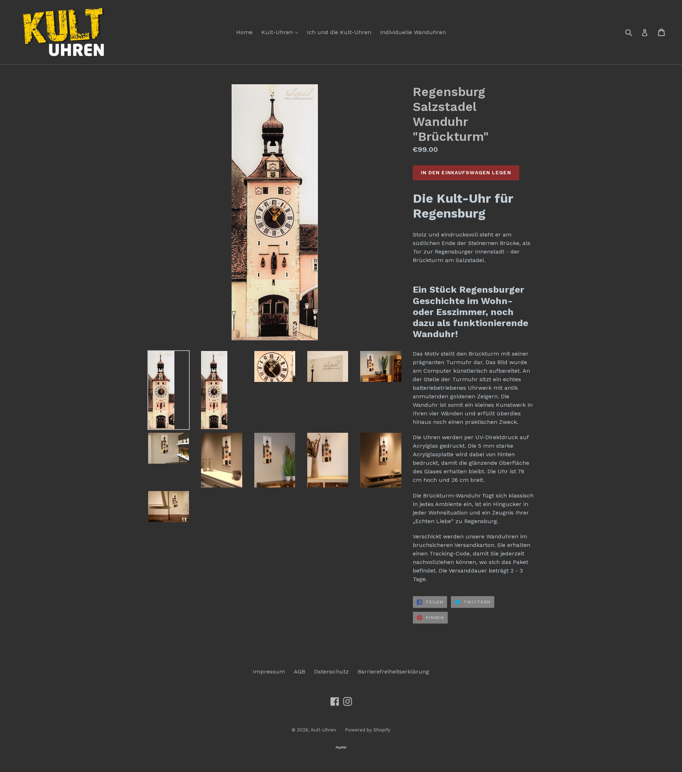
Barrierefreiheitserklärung (393, 671)
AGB (299, 671)
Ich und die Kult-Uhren (339, 32)
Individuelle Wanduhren (413, 32)
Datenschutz (331, 671)
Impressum (269, 671)
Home (244, 32)
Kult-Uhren (281, 32)
